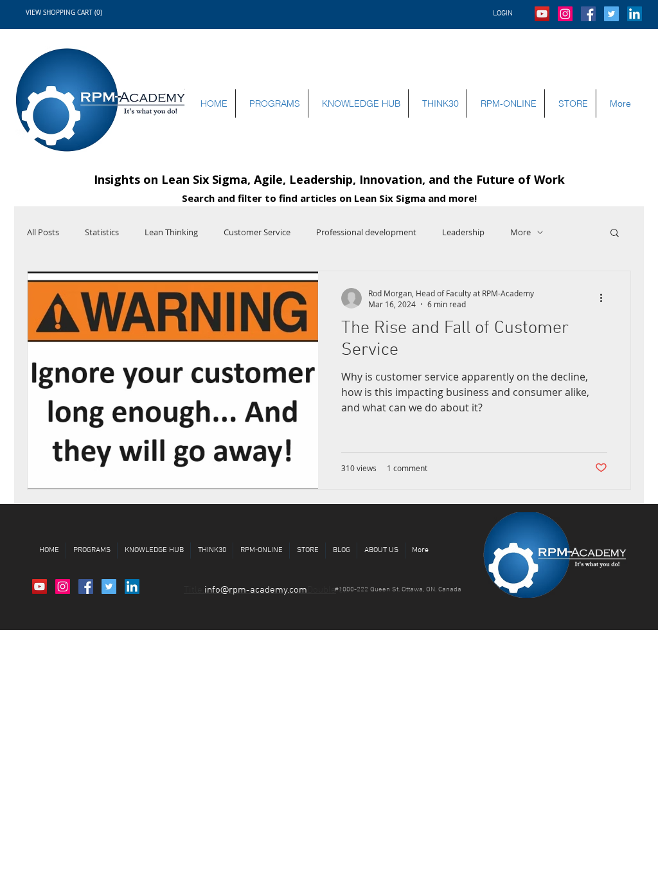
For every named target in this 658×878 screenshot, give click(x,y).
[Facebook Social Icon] (588, 13)
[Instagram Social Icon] (565, 13)
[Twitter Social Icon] (611, 13)
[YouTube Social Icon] (542, 13)
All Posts (43, 232)
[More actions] (605, 298)
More (520, 232)
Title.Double (260, 590)
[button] (82, 12)
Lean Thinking (171, 232)
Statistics (102, 232)
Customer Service (257, 232)
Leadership (463, 232)
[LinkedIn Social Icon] (634, 13)
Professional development (366, 232)
